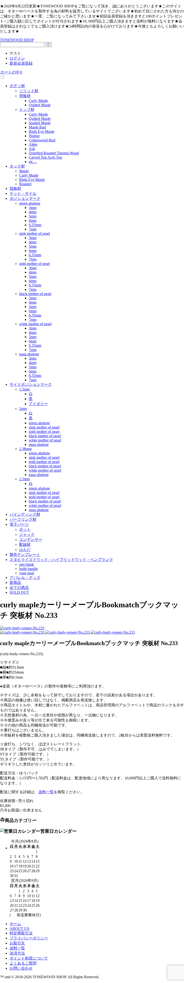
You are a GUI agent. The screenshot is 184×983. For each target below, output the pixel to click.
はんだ (25, 549)
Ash (32, 149)
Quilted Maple (40, 105)
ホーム (15, 924)
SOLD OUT (19, 592)
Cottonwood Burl (42, 140)
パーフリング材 (23, 519)
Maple (24, 171)
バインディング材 (25, 514)
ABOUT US (19, 929)
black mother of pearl (35, 294)
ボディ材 (17, 86)
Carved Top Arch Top (45, 157)
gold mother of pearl (34, 264)
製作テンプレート (25, 555)
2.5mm (24, 479)
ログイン (17, 58)
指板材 (15, 188)
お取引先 (17, 943)
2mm (23, 409)
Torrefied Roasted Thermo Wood (54, 153)
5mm (32, 216)
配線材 (25, 544)
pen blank (26, 564)
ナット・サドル (23, 193)
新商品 (15, 583)
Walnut (34, 136)
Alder (33, 144)
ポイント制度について (29, 958)
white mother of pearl (35, 324)
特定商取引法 (21, 933)
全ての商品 (19, 588)
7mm (32, 229)
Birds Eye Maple (41, 131)
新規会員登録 (21, 63)
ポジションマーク (25, 198)
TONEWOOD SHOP (17, 40)
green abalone (29, 203)
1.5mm (24, 389)
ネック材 (17, 166)
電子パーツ (19, 524)
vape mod (26, 573)
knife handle (28, 569)
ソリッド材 (28, 91)
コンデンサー (30, 539)
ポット (25, 529)
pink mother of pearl (34, 233)
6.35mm (35, 225)
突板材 (25, 96)
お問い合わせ (21, 968)
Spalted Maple (40, 123)
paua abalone (29, 354)
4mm (32, 212)
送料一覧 (46, 792)
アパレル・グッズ (25, 577)
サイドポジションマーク (31, 384)
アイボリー (38, 404)
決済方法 (17, 953)
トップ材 (26, 109)
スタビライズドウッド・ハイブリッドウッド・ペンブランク (61, 560)
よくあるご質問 (23, 963)
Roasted (25, 184)
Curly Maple (38, 101)
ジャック (26, 534)
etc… (33, 162)
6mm (32, 220)
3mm (32, 208)
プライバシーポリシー (29, 938)
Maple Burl (37, 127)
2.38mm (25, 449)
